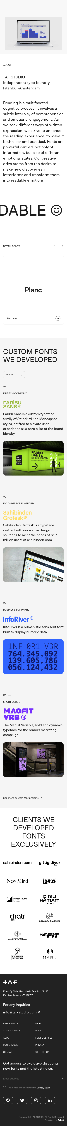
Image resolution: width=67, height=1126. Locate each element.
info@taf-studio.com (20, 1012)
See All (9, 374)
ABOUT (7, 1038)
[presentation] (55, 246)
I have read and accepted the (29, 1087)
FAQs (38, 1023)
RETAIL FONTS (10, 1023)
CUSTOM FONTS (11, 1030)
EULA (38, 1030)
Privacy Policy (43, 1087)
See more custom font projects (21, 798)
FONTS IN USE (10, 1045)
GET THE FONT (43, 1052)
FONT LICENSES (43, 1038)
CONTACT (8, 1052)
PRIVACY (40, 1045)
